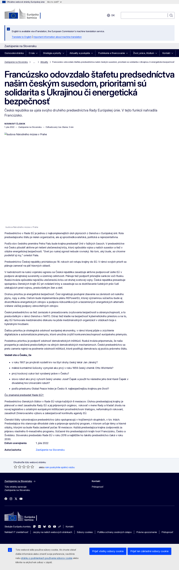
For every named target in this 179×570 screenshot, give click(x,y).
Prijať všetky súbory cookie (108, 551)
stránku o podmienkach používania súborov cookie (46, 558)
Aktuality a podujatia (80, 53)
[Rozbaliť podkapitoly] (37, 53)
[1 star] (15, 467)
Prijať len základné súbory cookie (149, 551)
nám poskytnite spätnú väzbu (60, 467)
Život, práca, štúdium (143, 53)
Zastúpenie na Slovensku (16, 62)
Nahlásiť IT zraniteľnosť (16, 532)
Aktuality (44, 62)
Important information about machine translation (57, 36)
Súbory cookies (85, 532)
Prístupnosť (97, 486)
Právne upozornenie (146, 532)
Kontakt (166, 53)
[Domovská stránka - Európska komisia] (27, 14)
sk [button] (113, 15)
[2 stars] (17, 467)
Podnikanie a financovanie (111, 53)
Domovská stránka (14, 53)
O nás (32, 53)
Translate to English (21, 36)
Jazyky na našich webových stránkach (52, 532)
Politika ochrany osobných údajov (114, 532)
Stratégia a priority (52, 53)
